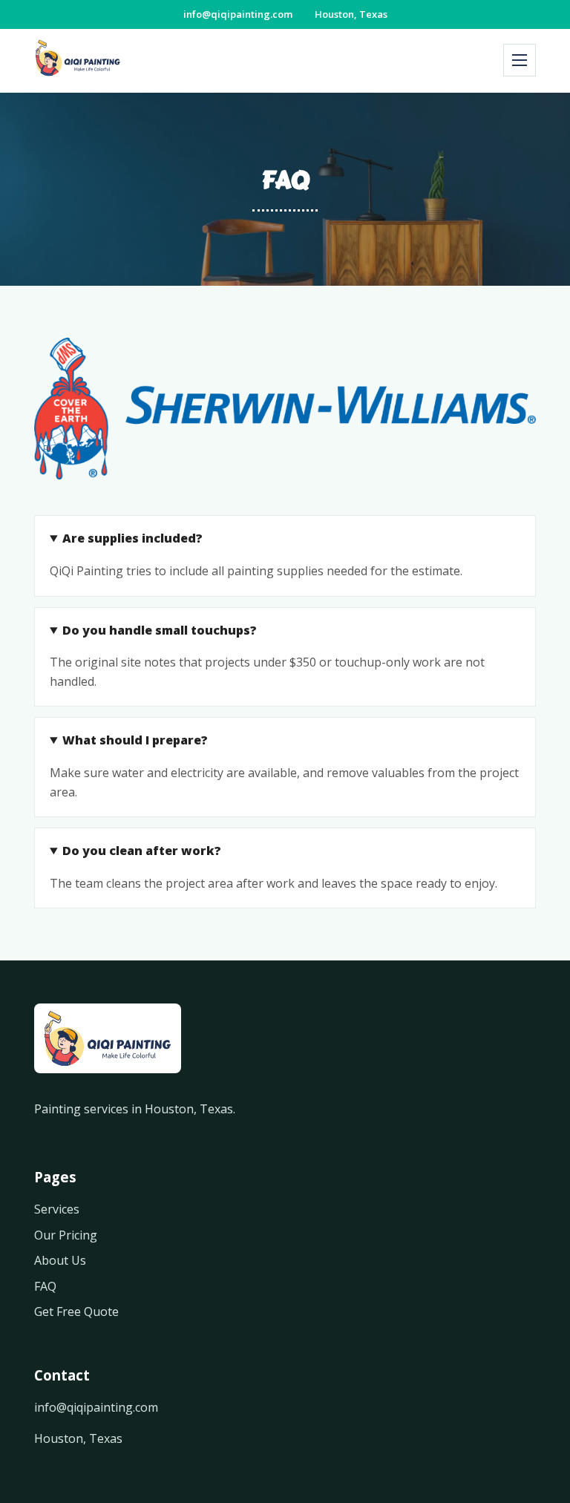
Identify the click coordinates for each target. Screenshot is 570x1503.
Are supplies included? (132, 538)
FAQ (45, 1286)
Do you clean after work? (141, 850)
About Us (60, 1260)
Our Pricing (65, 1235)
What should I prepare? (135, 740)
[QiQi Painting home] (78, 60)
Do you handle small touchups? (159, 630)
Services (56, 1209)
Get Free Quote (76, 1311)
